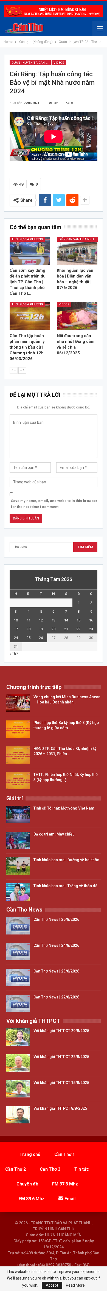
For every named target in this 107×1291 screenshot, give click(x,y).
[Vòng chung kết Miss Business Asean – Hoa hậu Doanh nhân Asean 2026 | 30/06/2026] (18, 703)
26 (41, 638)
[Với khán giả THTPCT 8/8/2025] (18, 1114)
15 (78, 620)
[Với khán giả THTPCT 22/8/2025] (18, 1063)
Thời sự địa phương (27, 239)
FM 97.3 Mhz (65, 1184)
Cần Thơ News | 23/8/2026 (56, 971)
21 (66, 629)
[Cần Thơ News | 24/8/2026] (18, 951)
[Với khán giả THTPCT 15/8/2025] (18, 1089)
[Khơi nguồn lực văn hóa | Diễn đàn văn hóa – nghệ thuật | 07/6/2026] (77, 251)
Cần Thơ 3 (50, 1169)
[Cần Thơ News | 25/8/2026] (18, 925)
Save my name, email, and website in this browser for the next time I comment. (54, 504)
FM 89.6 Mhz (31, 1198)
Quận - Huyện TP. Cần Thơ (31, 63)
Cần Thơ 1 (64, 1154)
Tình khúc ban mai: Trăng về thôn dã (65, 886)
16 (91, 620)
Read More (75, 1285)
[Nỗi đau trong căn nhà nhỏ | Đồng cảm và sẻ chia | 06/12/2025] (77, 316)
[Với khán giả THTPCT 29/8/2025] (18, 1037)
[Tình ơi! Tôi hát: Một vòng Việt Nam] (18, 814)
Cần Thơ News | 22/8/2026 (56, 997)
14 (66, 620)
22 (78, 629)
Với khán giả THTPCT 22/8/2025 (61, 1057)
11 (28, 620)
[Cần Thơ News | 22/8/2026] (18, 1003)
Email (69, 1198)
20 (53, 629)
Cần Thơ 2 (15, 1169)
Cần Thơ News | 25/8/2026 (56, 919)
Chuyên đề (27, 1184)
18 (28, 629)
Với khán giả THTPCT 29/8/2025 (61, 1031)
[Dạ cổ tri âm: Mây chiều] (18, 840)
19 (41, 629)
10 (16, 620)
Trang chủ (29, 1154)
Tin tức (81, 1169)
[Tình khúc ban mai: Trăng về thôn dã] (18, 892)
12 (41, 620)
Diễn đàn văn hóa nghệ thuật (78, 239)
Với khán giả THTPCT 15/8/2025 (61, 1082)
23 (91, 629)
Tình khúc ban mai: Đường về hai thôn (66, 860)
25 (28, 638)
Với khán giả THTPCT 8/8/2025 (60, 1108)
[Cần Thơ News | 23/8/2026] (18, 977)
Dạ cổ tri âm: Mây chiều (54, 834)
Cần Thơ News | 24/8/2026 (56, 945)
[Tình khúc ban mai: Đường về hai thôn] (18, 866)
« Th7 (14, 654)
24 (16, 638)
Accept (52, 1285)
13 (53, 620)
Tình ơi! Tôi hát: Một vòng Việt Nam (63, 808)
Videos (59, 63)
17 (16, 629)
